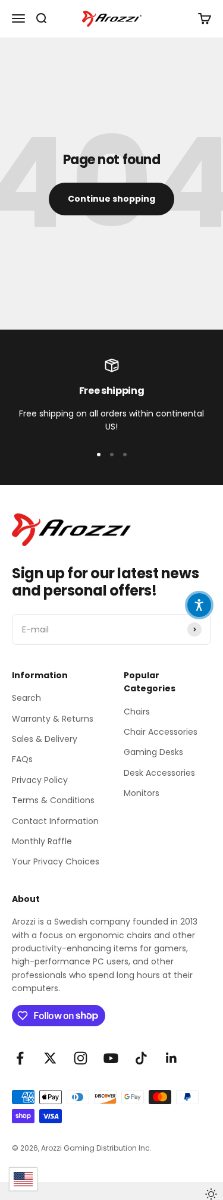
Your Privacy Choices (55, 861)
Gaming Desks (153, 752)
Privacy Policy (40, 780)
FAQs (22, 759)
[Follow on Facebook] (20, 1058)
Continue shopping (111, 199)
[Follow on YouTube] (111, 1058)
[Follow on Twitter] (50, 1058)
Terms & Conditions (53, 800)
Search (26, 698)
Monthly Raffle (42, 841)
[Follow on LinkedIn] (172, 1058)
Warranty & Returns (52, 719)
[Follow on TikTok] (141, 1058)
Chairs (137, 712)
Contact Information (55, 821)
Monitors (141, 793)
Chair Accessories (160, 732)
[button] (199, 605)
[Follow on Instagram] (81, 1058)
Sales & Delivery (44, 739)
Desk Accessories (159, 773)
